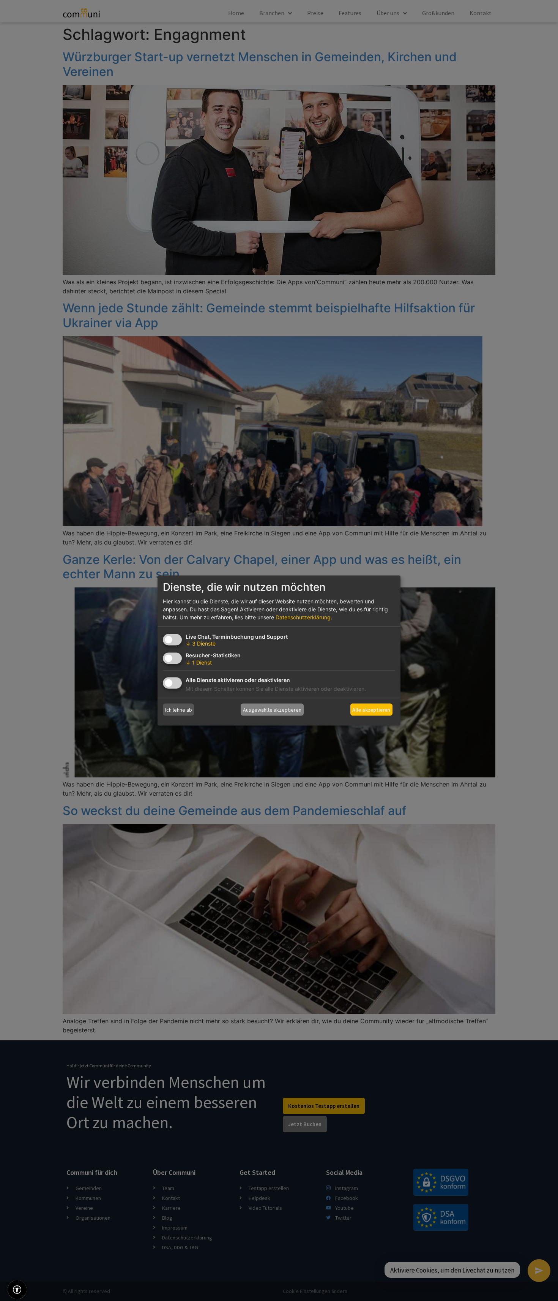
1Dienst (199, 662)
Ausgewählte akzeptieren (272, 709)
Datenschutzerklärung (303, 617)
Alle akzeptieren (371, 709)
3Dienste (201, 643)
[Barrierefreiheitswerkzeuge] (17, 1289)
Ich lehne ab (178, 709)
